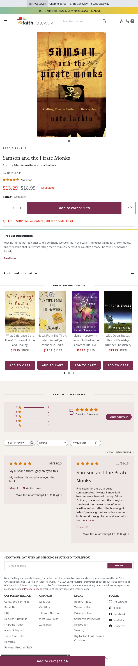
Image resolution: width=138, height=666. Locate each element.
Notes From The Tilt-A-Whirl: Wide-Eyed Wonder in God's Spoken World (53, 340)
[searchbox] (16, 443)
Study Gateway (100, 3)
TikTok (118, 607)
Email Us (9, 607)
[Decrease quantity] (6, 208)
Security (79, 630)
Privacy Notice (83, 613)
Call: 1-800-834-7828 (16, 601)
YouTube (119, 620)
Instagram (120, 601)
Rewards (9, 641)
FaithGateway (37, 3)
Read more (89, 520)
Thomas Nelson (49, 613)
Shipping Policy (13, 624)
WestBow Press (48, 619)
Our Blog (44, 607)
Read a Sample (14, 148)
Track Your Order (14, 636)
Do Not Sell (81, 624)
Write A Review (119, 417)
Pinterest (120, 626)
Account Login (13, 630)
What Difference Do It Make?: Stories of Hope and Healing (20, 340)
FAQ (6, 613)
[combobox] (84, 21)
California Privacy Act (87, 619)
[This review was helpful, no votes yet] (51, 495)
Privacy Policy (31, 588)
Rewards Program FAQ (18, 647)
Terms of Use (82, 607)
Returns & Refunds (15, 619)
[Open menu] (5, 20)
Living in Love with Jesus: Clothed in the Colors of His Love (85, 340)
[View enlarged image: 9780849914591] (71, 84)
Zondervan (45, 624)
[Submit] (104, 21)
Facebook (119, 614)
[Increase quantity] (20, 208)
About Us (44, 601)
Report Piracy (82, 601)
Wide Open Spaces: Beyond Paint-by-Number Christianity (118, 340)
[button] (69, 141)
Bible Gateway (79, 3)
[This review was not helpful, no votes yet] (57, 495)
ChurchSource (57, 3)
